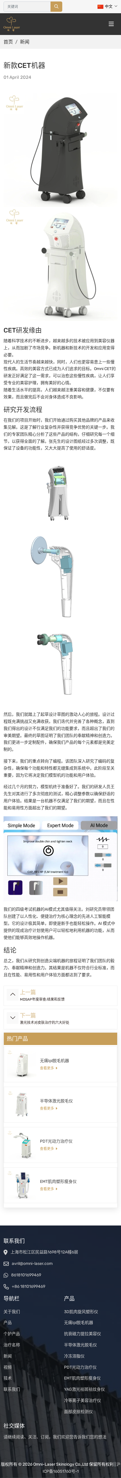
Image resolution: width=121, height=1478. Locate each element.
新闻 (8, 1356)
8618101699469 (26, 1275)
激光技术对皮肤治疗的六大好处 (44, 1023)
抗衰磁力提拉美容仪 (82, 1333)
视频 (8, 1367)
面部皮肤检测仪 (78, 1411)
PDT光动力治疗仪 (56, 1141)
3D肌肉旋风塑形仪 (81, 1311)
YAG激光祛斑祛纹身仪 (84, 1389)
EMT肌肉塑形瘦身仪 (58, 1181)
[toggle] (111, 24)
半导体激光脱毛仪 (56, 1101)
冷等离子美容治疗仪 (82, 1400)
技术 (8, 1378)
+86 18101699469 (28, 1286)
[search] (56, 6)
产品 (8, 1322)
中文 (108, 6)
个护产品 (12, 1333)
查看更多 (47, 1068)
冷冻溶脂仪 (74, 1356)
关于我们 (12, 1311)
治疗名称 (12, 1344)
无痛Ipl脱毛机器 (54, 1060)
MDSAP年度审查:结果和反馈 (42, 999)
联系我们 (12, 1389)
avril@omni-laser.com (32, 1263)
